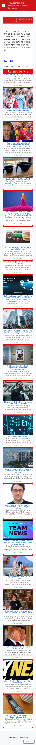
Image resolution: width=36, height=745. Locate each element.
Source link (8, 61)
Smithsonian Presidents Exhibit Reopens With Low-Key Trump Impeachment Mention (18, 367)
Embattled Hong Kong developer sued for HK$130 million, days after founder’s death (18, 612)
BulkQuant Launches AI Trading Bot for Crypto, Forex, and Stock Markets (18, 297)
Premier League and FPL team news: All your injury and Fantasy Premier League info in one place (18, 542)
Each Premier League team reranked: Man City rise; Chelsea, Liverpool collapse (18, 506)
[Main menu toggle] (3, 5)
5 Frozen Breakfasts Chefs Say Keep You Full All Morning (18, 248)
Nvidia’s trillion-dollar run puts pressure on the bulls (18, 75)
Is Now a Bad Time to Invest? (18, 436)
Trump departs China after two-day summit (18, 577)
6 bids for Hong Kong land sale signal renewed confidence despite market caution (18, 470)
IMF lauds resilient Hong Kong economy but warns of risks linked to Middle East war (18, 331)
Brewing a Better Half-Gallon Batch (18, 179)
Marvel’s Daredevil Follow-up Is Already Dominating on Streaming (18, 403)
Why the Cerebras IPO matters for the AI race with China (18, 682)
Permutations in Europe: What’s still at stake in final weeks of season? (18, 109)
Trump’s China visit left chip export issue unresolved (18, 647)
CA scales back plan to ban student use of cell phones (18, 262)
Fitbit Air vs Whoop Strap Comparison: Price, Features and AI (18, 716)
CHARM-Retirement (16, 3)
